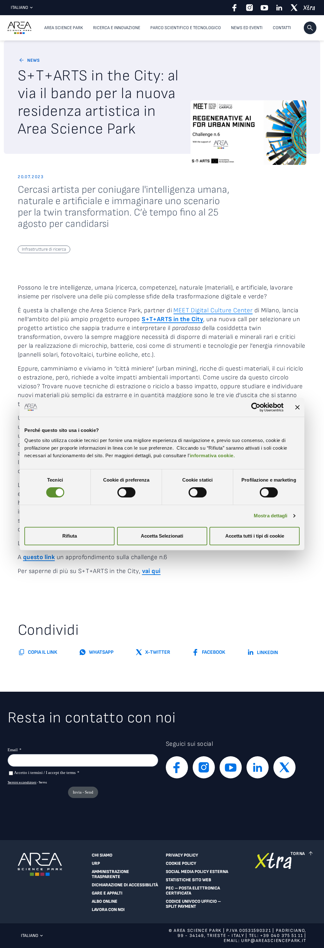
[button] (310, 28)
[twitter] (294, 7)
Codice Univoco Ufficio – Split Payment (193, 904)
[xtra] (309, 7)
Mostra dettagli (271, 515)
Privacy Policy (182, 855)
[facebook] (234, 7)
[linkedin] (279, 7)
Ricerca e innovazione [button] (116, 27)
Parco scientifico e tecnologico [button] (185, 27)
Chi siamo (102, 855)
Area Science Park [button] (63, 27)
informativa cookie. (212, 455)
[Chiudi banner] (297, 407)
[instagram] (249, 7)
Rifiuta (69, 536)
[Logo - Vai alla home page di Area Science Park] (19, 28)
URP (96, 863)
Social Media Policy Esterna (197, 871)
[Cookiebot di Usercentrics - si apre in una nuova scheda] (256, 407)
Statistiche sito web (188, 880)
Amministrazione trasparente (110, 874)
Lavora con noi (108, 909)
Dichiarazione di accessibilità (125, 885)
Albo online (104, 901)
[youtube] (264, 7)
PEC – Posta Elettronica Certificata (193, 891)
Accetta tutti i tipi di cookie (254, 536)
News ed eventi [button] (247, 27)
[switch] (126, 492)
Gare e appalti (107, 893)
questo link (39, 557)
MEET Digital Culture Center (212, 310)
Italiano (19, 7)
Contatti (282, 27)
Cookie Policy (181, 863)
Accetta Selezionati (162, 536)
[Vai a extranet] (273, 884)
